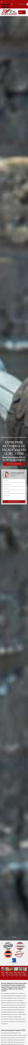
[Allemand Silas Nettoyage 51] (9, 12)
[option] (14, 522)
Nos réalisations (14, 464)
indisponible (5, 4)
